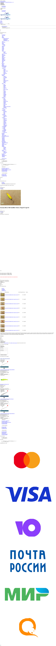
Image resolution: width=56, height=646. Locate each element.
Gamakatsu (3, 44)
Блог (1, 22)
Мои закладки (4, 433)
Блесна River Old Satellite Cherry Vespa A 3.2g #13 (11, 294)
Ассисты (3, 137)
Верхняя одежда (4, 155)
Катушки (3, 63)
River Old (5, 81)
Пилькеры (3, 110)
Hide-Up (3, 46)
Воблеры (3, 97)
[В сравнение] (9, 374)
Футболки (3, 156)
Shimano (3, 56)
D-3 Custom (5, 77)
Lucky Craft (5, 104)
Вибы (3, 83)
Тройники (3, 140)
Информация (3, 419)
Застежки (3, 138)
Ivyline (3, 47)
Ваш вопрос (2, 350)
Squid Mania (3, 57)
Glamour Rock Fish (6, 38)
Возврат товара (4, 174)
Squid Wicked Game (6, 40)
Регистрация (3, 11)
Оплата (1, 21)
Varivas (5, 69)
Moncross (5, 149)
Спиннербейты (4, 126)
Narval (3, 50)
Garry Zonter (5, 152)
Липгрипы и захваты (5, 142)
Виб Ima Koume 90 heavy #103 (4, 384)
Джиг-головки (4, 135)
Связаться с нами (4, 428)
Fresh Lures (5, 118)
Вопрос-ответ (4, 290)
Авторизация (4, 10)
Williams (5, 82)
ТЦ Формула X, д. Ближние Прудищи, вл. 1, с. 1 (7, 2)
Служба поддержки (4, 425)
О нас (1, 20)
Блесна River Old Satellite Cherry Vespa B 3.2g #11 (11, 299)
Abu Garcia (3, 35)
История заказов (4, 432)
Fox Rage (5, 115)
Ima (4, 90)
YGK (4, 71)
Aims (2, 36)
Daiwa (3, 64)
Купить (3, 288)
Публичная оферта (4, 170)
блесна (6, 358)
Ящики (3, 145)
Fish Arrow (5, 123)
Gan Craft (3, 45)
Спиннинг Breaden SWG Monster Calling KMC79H (7, 413)
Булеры (3, 134)
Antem (4, 76)
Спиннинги (3, 34)
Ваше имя (1, 347)
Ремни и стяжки (4, 144)
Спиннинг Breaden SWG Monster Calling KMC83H (7, 369)
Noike (4, 124)
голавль (4, 358)
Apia (4, 84)
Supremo (3, 58)
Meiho (4, 148)
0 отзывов (2, 212)
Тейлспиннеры (4, 130)
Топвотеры (3, 131)
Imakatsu (5, 102)
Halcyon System (6, 89)
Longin (4, 91)
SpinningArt (5, 53)
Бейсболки (3, 154)
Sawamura (5, 125)
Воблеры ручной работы (7, 106)
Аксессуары (3, 141)
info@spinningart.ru (3, 1)
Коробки (3, 146)
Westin (3, 61)
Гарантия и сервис (4, 171)
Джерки (3, 108)
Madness (5, 92)
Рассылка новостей (4, 434)
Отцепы (3, 143)
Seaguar (5, 67)
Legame (3, 48)
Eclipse (3, 43)
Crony (3, 41)
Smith (4, 105)
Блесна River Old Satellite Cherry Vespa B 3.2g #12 (11, 321)
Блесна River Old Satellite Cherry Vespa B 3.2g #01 (11, 312)
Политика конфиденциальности (6, 169)
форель (1, 358)
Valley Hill (3, 60)
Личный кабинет (4, 158)
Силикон (3, 117)
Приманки (3, 74)
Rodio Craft (3, 54)
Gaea (4, 88)
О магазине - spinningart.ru (5, 168)
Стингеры (3, 139)
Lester (4, 52)
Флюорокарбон (4, 66)
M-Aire (3, 49)
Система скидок (4, 175)
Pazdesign (5, 94)
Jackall (4, 103)
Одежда (3, 153)
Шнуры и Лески (4, 65)
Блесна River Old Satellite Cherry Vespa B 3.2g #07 (11, 303)
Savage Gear (3, 55)
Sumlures (5, 107)
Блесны (3, 75)
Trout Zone (5, 120)
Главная (3, 182)
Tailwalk (3, 59)
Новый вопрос (2, 346)
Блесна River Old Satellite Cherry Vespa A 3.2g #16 (11, 330)
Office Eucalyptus (6, 80)
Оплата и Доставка (4, 421)
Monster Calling (6, 39)
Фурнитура (3, 136)
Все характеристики (3, 286)
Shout (4, 112)
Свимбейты (3, 114)
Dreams (5, 51)
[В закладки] (8, 374)
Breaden (3, 37)
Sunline (5, 68)
